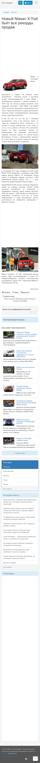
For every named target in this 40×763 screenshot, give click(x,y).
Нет (35, 312)
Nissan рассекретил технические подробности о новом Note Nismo (24, 354)
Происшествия (8, 471)
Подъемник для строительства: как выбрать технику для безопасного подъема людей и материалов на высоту (18, 510)
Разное (5, 484)
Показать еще (20, 453)
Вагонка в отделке (9, 563)
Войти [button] (29, 3)
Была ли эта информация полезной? (17, 309)
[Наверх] (35, 758)
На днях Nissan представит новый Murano (23, 388)
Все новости (7, 489)
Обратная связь (7, 756)
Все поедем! (7, 2)
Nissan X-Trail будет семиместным (24, 439)
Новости (14, 12)
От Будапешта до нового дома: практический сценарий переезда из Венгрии (19, 518)
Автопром (6, 467)
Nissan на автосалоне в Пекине (25, 368)
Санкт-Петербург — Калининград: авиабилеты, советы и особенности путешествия (19, 537)
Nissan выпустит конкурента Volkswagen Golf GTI (25, 421)
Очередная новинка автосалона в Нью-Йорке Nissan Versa (26, 403)
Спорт (5, 480)
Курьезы (6, 475)
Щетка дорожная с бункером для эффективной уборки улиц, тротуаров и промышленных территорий (19, 502)
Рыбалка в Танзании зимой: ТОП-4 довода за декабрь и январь (19, 524)
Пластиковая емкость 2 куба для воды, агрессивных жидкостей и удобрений (16, 531)
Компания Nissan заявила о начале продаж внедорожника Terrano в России (26, 335)
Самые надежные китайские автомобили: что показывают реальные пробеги (19, 557)
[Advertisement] (20, 52)
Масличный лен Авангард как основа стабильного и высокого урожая (16, 550)
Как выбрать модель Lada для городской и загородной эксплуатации (18, 544)
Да (31, 312)
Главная (6, 12)
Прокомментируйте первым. (14, 320)
